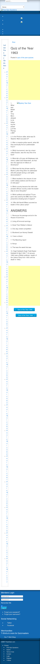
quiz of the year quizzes (25, 57)
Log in (4, 608)
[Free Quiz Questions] (9, 10)
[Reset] (28, 1)
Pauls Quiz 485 (7, 365)
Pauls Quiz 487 (7, 314)
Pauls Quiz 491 (7, 212)
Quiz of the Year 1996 (25, 309)
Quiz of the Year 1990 (25, 315)
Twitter (9, 623)
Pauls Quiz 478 (7, 544)
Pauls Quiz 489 (7, 263)
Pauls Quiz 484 (7, 391)
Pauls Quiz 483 (7, 416)
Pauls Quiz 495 (7, 109)
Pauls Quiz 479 (7, 519)
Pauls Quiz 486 (7, 340)
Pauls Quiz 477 (7, 570)
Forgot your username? (12, 614)
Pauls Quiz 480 (7, 493)
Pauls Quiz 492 (7, 186)
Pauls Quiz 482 (7, 442)
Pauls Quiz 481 (7, 468)
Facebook (10, 625)
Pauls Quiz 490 (7, 237)
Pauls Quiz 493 (7, 160)
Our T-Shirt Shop (10, 637)
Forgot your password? (12, 612)
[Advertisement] (20, 80)
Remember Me (6, 603)
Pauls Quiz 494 (7, 135)
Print (13, 42)
